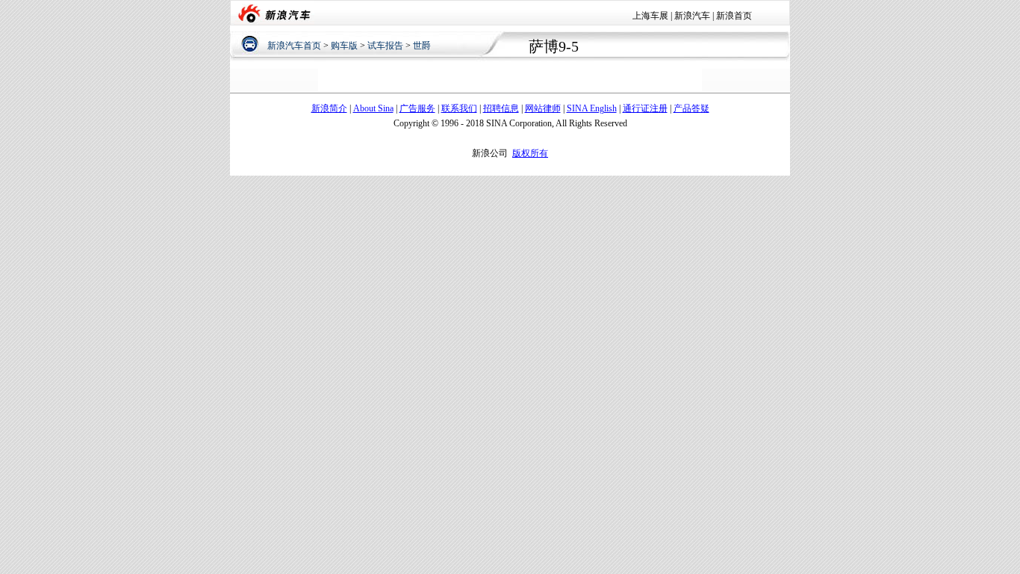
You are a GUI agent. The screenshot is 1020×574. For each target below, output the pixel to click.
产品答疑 (691, 108)
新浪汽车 (692, 15)
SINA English (592, 108)
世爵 (422, 45)
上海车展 (650, 15)
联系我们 (459, 108)
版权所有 (530, 153)
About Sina (373, 108)
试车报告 (385, 45)
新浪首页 (734, 15)
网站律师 (543, 108)
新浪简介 (329, 108)
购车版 (344, 45)
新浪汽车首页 (294, 45)
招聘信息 (501, 108)
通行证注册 (645, 108)
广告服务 (417, 108)
